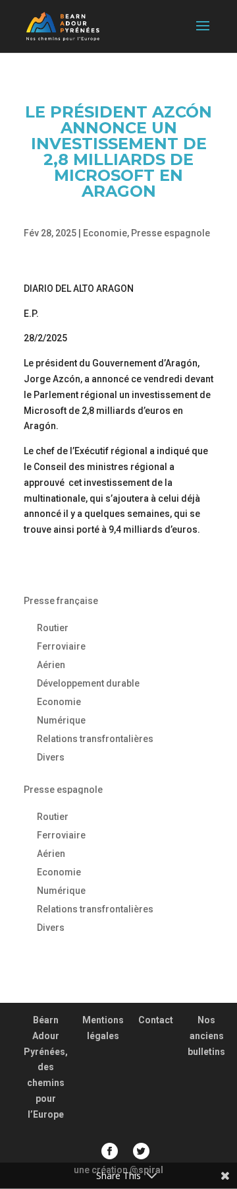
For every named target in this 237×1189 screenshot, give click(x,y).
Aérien (51, 665)
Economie (105, 233)
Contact (155, 1020)
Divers (51, 757)
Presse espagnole (170, 233)
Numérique (61, 720)
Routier (52, 628)
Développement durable (88, 683)
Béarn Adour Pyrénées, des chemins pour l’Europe (46, 1067)
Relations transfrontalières (95, 738)
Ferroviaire (61, 646)
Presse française (61, 600)
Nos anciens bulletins (206, 1036)
